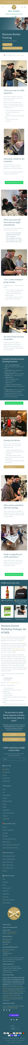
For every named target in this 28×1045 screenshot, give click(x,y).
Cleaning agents (7, 619)
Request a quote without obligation (12, 48)
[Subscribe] (23, 759)
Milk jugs (4, 807)
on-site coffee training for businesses (15, 991)
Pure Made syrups (6, 781)
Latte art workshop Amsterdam (9, 859)
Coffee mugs (5, 836)
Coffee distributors (6, 795)
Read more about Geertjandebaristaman (11, 467)
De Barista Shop (9, 1038)
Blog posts (5, 870)
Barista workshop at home (8, 862)
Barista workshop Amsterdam (8, 856)
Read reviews (7, 44)
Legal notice (19, 1042)
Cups (4, 792)
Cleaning (4, 804)
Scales (4, 789)
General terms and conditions (8, 899)
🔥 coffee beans (6, 769)
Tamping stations (6, 810)
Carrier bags (5, 833)
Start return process (7, 888)
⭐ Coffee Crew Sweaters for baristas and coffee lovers (20, 602)
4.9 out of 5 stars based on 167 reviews (14, 13)
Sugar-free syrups (6, 778)
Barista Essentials (20, 619)
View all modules (14, 739)
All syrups (5, 775)
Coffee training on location (8, 867)
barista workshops (15, 988)
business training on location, (18, 648)
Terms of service (14, 1040)
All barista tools (6, 818)
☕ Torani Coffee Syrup (7, 600)
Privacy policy (7, 1040)
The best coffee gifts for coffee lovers (10, 847)
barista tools (17, 997)
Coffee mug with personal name (9, 838)
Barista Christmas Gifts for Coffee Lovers (11, 844)
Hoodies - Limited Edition (8, 830)
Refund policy (22, 1038)
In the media (5, 882)
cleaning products (6, 998)
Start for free (14, 734)
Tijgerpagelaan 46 (7, 940)
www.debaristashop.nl (11, 931)
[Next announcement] (25, 2)
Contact (4, 885)
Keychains (5, 827)
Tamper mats (5, 815)
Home (4, 879)
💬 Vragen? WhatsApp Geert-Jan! (14, 182)
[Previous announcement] (2, 2)
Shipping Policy (6, 893)
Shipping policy (21, 1040)
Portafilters (5, 798)
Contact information (7, 902)
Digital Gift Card (6, 841)
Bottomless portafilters (7, 801)
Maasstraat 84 (6, 951)
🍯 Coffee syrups (6, 772)
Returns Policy (6, 890)
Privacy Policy (6, 896)
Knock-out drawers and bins (8, 812)
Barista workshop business (8, 864)
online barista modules (8, 995)
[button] (2, 7)
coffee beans (11, 997)
